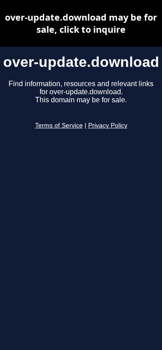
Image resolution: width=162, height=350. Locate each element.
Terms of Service (59, 125)
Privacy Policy (107, 125)
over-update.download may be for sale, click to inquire (81, 23)
